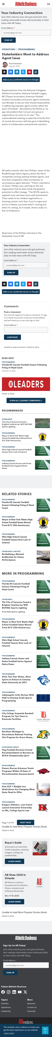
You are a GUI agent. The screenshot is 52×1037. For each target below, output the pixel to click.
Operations (8, 49)
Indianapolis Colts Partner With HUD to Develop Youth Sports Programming (18, 698)
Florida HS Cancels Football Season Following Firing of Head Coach (24, 366)
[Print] (4, 72)
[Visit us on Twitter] (25, 991)
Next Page (25, 822)
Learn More (14, 861)
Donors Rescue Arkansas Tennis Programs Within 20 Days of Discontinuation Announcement (18, 771)
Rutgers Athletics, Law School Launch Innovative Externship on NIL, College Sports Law (17, 807)
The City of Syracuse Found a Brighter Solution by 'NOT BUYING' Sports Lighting (17, 424)
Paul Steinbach (15, 63)
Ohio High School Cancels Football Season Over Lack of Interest (16, 450)
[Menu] (3, 3)
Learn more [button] (9, 1033)
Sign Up (8, 40)
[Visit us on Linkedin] (14, 991)
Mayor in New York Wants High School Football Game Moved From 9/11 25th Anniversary (17, 438)
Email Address (8, 28)
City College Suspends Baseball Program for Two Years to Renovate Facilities (17, 716)
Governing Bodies (10, 747)
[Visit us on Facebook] (3, 991)
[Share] (10, 72)
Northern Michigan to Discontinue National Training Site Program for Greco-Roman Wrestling (17, 734)
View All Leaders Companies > (26, 400)
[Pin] (29, 72)
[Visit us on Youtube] (20, 991)
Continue (12, 337)
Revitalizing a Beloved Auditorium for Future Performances (13, 557)
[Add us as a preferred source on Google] (35, 72)
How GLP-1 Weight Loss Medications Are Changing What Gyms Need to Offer (18, 789)
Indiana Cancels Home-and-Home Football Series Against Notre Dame (16, 465)
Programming (26, 49)
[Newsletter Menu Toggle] (48, 3)
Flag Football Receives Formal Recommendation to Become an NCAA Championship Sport (18, 753)
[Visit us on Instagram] (8, 991)
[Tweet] (23, 72)
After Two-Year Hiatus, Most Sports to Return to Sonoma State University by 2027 (16, 679)
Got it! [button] (45, 1030)
